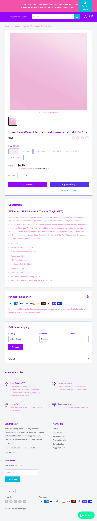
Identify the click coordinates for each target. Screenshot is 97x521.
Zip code (73, 333)
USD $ (8, 491)
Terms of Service (60, 440)
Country (11, 333)
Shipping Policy (59, 448)
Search (55, 428)
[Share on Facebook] (73, 138)
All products (15, 26)
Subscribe (12, 479)
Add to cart (28, 184)
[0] (90, 16)
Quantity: (12, 176)
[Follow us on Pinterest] (20, 501)
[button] (53, 169)
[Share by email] (87, 138)
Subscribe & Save (85, 7)
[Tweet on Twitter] (82, 138)
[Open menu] (6, 17)
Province (43, 333)
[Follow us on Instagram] (15, 501)
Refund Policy (13, 359)
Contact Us (57, 432)
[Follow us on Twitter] (11, 501)
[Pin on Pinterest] (78, 138)
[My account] (85, 16)
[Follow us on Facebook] (6, 501)
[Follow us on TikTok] (24, 501)
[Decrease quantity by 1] (20, 175)
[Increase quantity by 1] (32, 175)
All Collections (59, 436)
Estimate (15, 347)
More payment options (69, 190)
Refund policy (58, 444)
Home (7, 26)
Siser (10, 138)
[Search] (77, 16)
